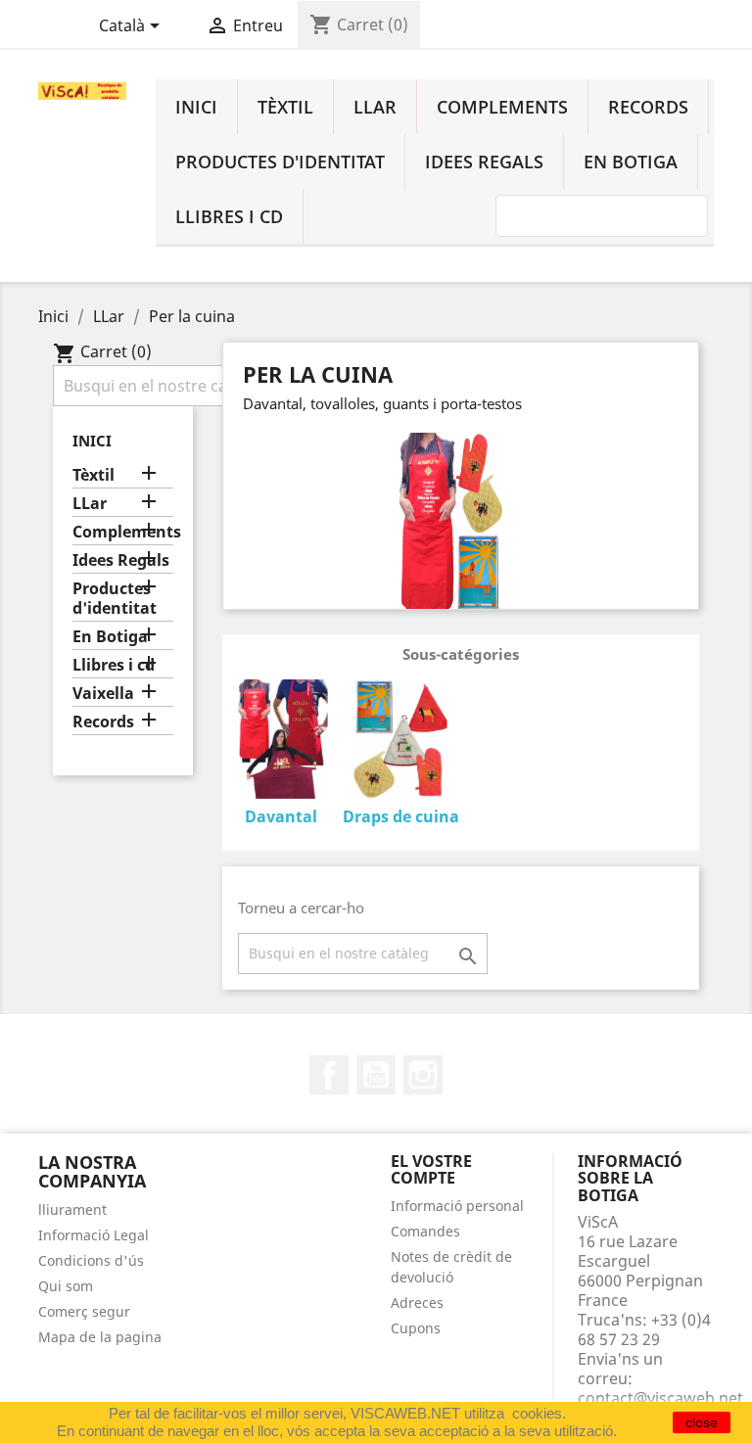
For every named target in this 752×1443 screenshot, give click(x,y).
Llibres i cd (229, 216)
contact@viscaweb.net (660, 1398)
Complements (502, 106)
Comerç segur (84, 1311)
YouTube (376, 1074)
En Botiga (631, 161)
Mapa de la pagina (100, 1336)
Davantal (281, 816)
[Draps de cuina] (400, 742)
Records (648, 106)
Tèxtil (285, 106)
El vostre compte (431, 1169)
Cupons (416, 1328)
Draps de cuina (401, 816)
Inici (196, 106)
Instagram (423, 1074)
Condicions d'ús (91, 1260)
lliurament (72, 1209)
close (701, 1422)
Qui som (65, 1286)
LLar (375, 106)
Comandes (425, 1231)
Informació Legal (93, 1235)
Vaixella (103, 693)
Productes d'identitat (280, 161)
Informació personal (457, 1205)
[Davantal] (282, 742)
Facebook (329, 1074)
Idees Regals (484, 161)
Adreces (417, 1302)
